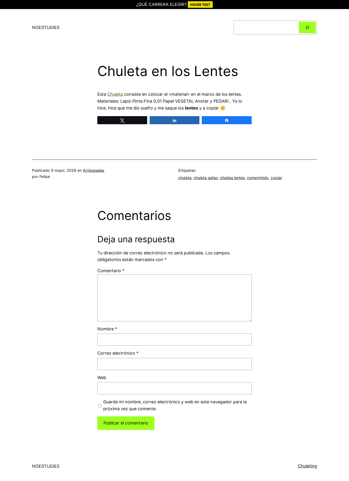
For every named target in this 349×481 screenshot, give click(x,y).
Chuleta (115, 94)
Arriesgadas (93, 170)
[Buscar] (307, 27)
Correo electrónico (117, 353)
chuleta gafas (205, 177)
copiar (276, 177)
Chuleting (307, 465)
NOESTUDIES (45, 27)
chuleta (184, 177)
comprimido (258, 177)
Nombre (107, 328)
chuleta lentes (232, 177)
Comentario (110, 270)
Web (101, 377)
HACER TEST (200, 4)
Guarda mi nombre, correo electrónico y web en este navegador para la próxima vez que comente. (175, 405)
